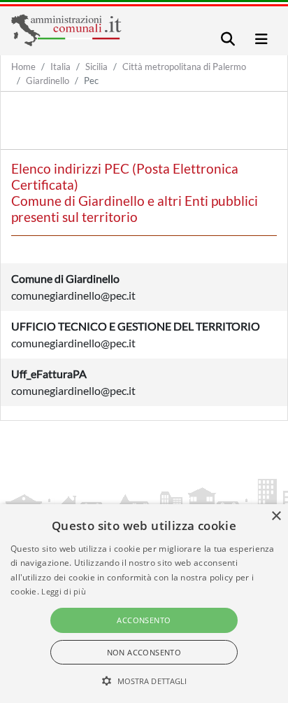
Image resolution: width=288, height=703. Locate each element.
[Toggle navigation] (228, 39)
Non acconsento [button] (144, 652)
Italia (60, 66)
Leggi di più (63, 591)
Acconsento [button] (144, 620)
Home (23, 66)
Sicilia (96, 66)
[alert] (144, 603)
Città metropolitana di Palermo (184, 66)
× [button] (276, 516)
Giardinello (47, 80)
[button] (144, 681)
